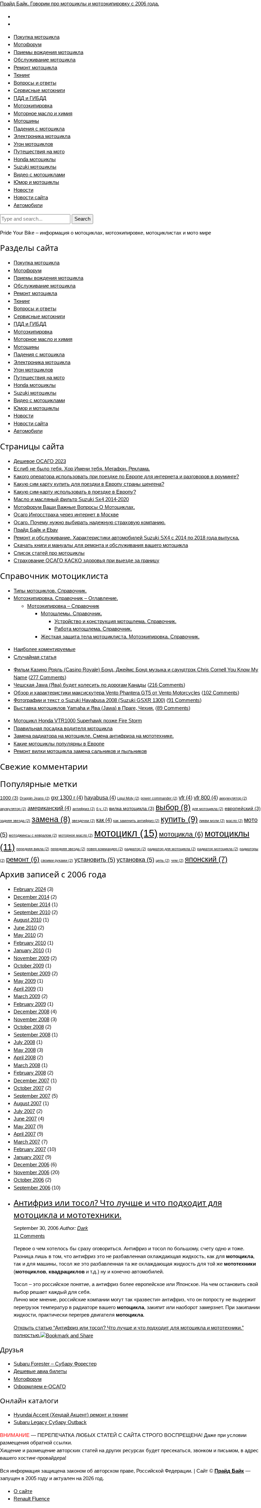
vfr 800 (206, 797)
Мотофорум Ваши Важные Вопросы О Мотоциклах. (74, 507)
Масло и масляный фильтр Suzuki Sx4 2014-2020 (71, 499)
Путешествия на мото (39, 151)
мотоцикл (126, 833)
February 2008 (30, 1073)
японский (206, 859)
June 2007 (25, 1118)
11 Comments (29, 1236)
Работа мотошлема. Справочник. (93, 629)
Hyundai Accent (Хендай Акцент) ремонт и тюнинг (71, 1415)
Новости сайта (31, 197)
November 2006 (31, 1172)
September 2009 (32, 973)
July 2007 (24, 1111)
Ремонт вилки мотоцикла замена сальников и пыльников (80, 751)
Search (82, 219)
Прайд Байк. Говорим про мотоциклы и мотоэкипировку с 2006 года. (79, 3)
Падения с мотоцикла (39, 129)
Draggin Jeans (35, 798)
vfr (185, 797)
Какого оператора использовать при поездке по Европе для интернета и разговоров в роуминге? (126, 476)
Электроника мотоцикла (42, 136)
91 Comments (184, 700)
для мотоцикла (207, 809)
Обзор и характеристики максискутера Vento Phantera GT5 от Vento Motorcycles (107, 693)
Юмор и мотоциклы (36, 182)
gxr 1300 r (67, 797)
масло (234, 821)
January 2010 (29, 950)
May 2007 (25, 1126)
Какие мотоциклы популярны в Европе (59, 744)
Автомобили (28, 205)
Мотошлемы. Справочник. (71, 613)
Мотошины (26, 121)
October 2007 (29, 1088)
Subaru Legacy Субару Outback (50, 1422)
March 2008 (27, 1065)
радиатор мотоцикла (217, 849)
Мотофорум (27, 44)
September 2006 (32, 1187)
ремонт (22, 859)
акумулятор (13, 809)
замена (51, 819)
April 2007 (25, 1134)
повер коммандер (105, 849)
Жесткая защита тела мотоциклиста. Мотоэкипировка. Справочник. (120, 636)
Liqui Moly (128, 798)
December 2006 (31, 1164)
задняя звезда (15, 821)
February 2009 (30, 1004)
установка (135, 859)
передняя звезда (68, 849)
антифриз (83, 809)
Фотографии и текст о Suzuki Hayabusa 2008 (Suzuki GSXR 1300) (89, 700)
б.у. (102, 809)
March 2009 (27, 996)
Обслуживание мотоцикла (44, 60)
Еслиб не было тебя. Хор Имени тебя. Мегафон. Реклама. (82, 469)
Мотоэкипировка (33, 105)
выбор (173, 807)
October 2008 (29, 1027)
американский (49, 808)
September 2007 (32, 1096)
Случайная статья (35, 657)
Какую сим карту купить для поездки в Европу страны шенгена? (89, 484)
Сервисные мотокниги (39, 90)
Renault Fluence (32, 1499)
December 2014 (31, 897)
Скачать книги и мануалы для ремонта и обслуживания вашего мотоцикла (101, 545)
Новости (23, 190)
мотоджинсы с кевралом (33, 835)
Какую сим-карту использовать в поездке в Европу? (75, 492)
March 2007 (27, 1142)
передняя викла (32, 849)
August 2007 (27, 1103)
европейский (243, 808)
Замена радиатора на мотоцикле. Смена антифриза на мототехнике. (94, 736)
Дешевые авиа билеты (40, 1371)
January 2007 (29, 1157)
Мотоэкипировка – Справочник (63, 606)
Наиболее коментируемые (44, 649)
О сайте (23, 1491)
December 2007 (31, 1080)
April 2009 (25, 989)
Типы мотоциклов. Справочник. (50, 591)
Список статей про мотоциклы (49, 553)
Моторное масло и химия (43, 113)
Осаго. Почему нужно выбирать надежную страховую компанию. (90, 522)
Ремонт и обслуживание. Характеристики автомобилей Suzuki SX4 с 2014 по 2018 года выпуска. (126, 538)
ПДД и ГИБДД (30, 98)
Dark (82, 1228)
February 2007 (30, 1149)
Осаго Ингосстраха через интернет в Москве (66, 514)
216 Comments (166, 685)
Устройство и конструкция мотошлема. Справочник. (115, 621)
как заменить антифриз (136, 821)
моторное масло (75, 835)
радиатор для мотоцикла (171, 849)
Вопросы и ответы (35, 83)
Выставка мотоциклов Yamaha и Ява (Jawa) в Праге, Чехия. (84, 708)
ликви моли (212, 821)
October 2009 (29, 966)
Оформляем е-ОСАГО (40, 1386)
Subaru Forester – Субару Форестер (55, 1364)
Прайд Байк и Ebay (36, 530)
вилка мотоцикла (131, 808)
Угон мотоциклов (33, 144)
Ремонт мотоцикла (35, 67)
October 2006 (29, 1180)
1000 (9, 798)
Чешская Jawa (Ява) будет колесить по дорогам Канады (80, 685)
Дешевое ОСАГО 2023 (40, 461)
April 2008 (25, 1057)
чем (177, 860)
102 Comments (220, 693)
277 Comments (47, 677)
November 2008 (31, 1019)
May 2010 (25, 935)
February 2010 (30, 943)
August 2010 (27, 920)
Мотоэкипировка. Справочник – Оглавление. (66, 598)
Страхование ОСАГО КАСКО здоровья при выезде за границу (86, 560)
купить (179, 819)
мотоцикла (181, 834)
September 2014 (32, 904)
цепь (163, 860)
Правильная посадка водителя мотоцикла (63, 728)
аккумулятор (233, 798)
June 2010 (25, 927)
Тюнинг (22, 75)
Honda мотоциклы (35, 159)
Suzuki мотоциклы (35, 167)
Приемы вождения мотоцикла (48, 52)
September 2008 (32, 1035)
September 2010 (32, 912)
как (104, 820)
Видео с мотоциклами (39, 174)
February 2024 (30, 889)
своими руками (57, 860)
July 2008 (24, 1042)
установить (94, 859)
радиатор (135, 849)
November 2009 (31, 958)
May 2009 (25, 981)
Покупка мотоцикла (36, 37)
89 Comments (173, 708)
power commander (159, 798)
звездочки (83, 821)
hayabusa (100, 797)
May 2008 (25, 1050)
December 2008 (31, 1011)
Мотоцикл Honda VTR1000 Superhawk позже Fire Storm (78, 720)
